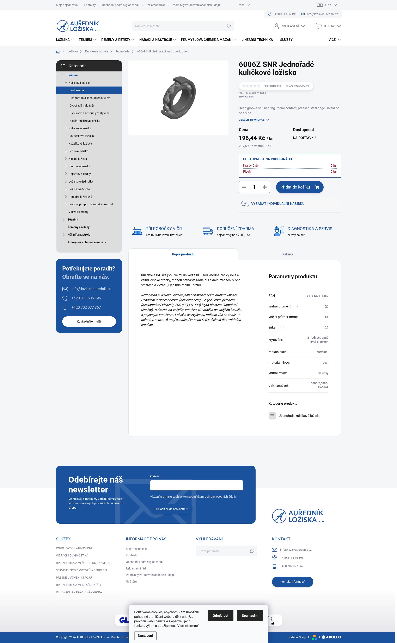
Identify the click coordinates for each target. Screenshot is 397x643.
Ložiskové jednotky (81, 181)
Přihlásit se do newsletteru (171, 509)
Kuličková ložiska (80, 82)
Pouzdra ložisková (80, 196)
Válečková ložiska (80, 128)
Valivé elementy (78, 212)
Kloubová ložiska (79, 166)
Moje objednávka (67, 5)
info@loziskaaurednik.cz (91, 289)
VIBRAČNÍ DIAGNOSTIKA (72, 555)
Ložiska (73, 75)
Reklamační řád (156, 5)
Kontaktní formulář (89, 321)
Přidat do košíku (295, 187)
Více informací (187, 626)
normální (322, 352)
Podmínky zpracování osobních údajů (196, 5)
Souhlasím (250, 616)
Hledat (228, 26)
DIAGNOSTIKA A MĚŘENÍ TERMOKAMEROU (84, 563)
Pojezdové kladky (80, 174)
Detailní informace (251, 119)
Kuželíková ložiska (80, 143)
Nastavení (145, 636)
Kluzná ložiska (78, 158)
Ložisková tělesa (79, 189)
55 (326, 316)
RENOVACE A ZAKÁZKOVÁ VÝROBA (79, 592)
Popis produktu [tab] (183, 254)
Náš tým (131, 581)
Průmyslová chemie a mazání (87, 242)
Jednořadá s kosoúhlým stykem (90, 98)
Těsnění (73, 219)
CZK (328, 5)
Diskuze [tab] (287, 254)
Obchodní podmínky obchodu (121, 5)
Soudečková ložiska (81, 136)
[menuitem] (65, 40)
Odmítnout (220, 616)
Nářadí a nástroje (79, 234)
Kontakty (90, 5)
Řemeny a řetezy (79, 227)
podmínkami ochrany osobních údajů (212, 496)
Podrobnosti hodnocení (297, 86)
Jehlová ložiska (78, 151)
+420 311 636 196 (86, 298)
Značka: (246, 96)
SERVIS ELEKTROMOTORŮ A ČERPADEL (82, 570)
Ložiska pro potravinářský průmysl (91, 204)
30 (326, 306)
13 (326, 327)
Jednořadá (77, 90)
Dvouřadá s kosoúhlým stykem (89, 113)
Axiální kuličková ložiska (85, 120)
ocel (325, 362)
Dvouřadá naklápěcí (82, 105)
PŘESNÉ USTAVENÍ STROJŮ (74, 577)
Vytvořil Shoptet (299, 637)
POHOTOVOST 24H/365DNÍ (74, 548)
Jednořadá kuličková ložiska (299, 416)
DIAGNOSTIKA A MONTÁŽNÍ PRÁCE (79, 585)
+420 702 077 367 (86, 307)
